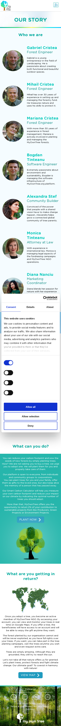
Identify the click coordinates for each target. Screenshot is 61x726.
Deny (31, 425)
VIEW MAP (28, 675)
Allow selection (30, 416)
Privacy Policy (41, 706)
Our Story (22, 703)
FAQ (32, 703)
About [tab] (50, 307)
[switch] (8, 372)
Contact (30, 709)
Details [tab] (30, 307)
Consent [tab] (11, 307)
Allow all (30, 407)
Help (39, 703)
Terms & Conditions (21, 706)
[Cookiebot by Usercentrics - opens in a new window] (43, 298)
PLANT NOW (28, 519)
